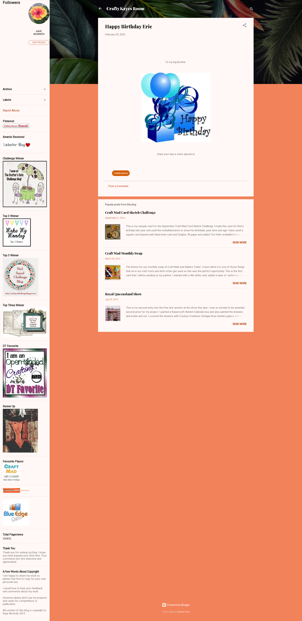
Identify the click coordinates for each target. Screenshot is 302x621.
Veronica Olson (183, 612)
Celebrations (121, 173)
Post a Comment (118, 186)
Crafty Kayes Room (125, 8)
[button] (244, 26)
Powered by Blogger (178, 604)
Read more (240, 242)
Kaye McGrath (39, 32)
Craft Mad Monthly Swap (123, 253)
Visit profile (39, 42)
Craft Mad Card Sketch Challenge (130, 212)
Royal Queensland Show (123, 294)
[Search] (251, 9)
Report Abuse (11, 110)
